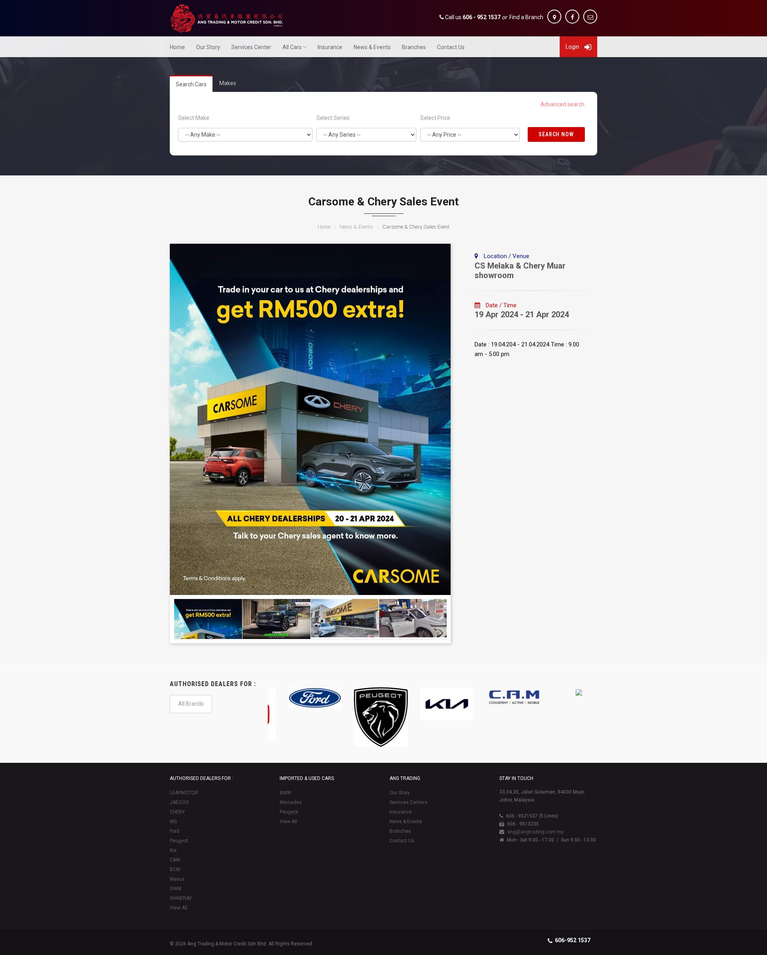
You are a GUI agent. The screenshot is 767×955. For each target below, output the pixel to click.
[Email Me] (590, 17)
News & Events (372, 47)
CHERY (177, 812)
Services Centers (408, 802)
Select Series (333, 118)
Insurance (330, 47)
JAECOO (179, 802)
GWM (175, 888)
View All (178, 908)
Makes (227, 83)
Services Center (251, 47)
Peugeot (179, 841)
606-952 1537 (572, 940)
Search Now (556, 134)
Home (177, 47)
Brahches (400, 831)
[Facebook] (572, 17)
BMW (285, 793)
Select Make (193, 118)
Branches (414, 47)
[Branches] (554, 17)
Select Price (435, 118)
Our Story (208, 47)
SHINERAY (181, 898)
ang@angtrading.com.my (535, 832)
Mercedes (291, 802)
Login (573, 47)
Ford (174, 831)
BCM (175, 869)
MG (173, 821)
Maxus (177, 879)
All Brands (191, 703)
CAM (175, 860)
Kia (173, 850)
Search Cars (191, 84)
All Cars (292, 47)
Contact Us (451, 47)
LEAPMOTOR (184, 793)
